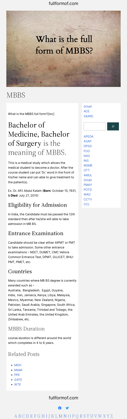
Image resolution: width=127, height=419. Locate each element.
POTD (88, 189)
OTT (87, 170)
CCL (87, 204)
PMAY (88, 185)
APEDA (88, 136)
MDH (17, 365)
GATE (18, 380)
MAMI (18, 370)
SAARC (89, 116)
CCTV (88, 199)
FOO (87, 151)
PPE (17, 375)
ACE (87, 111)
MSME (88, 165)
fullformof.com (63, 3)
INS (86, 160)
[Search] (113, 126)
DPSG (88, 146)
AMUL (88, 175)
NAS (87, 156)
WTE (17, 384)
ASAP (87, 141)
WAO (87, 194)
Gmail (88, 106)
